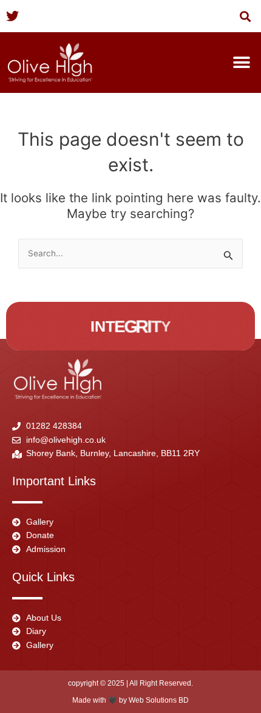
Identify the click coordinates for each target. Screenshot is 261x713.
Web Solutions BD (159, 700)
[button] (245, 16)
